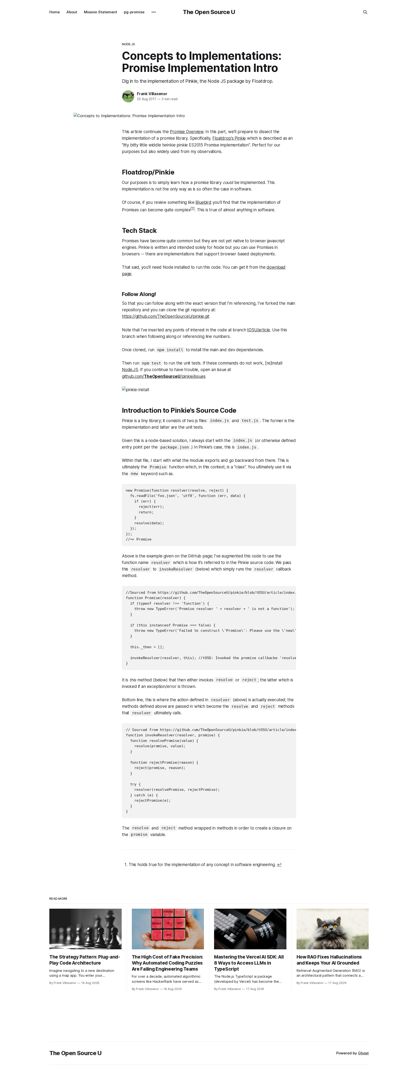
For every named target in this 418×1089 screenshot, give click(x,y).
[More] (153, 12)
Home (54, 12)
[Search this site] (365, 12)
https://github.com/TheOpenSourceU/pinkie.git (165, 316)
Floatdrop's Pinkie (229, 138)
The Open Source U (209, 11)
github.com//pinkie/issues (163, 376)
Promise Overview (186, 131)
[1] (192, 208)
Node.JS (128, 44)
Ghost (363, 1053)
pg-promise (134, 12)
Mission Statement (100, 12)
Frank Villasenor (152, 93)
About (72, 12)
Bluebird (203, 202)
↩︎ (279, 864)
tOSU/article (258, 329)
